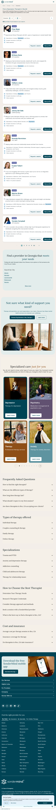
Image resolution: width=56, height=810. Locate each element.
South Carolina (42, 741)
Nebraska (22, 759)
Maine (21, 735)
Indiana (4, 768)
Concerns (6, 18)
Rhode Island (41, 738)
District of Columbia (7, 744)
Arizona (4, 732)
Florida (3, 750)
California (4, 735)
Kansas (4, 771)
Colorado (4, 738)
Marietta (6, 275)
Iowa (3, 759)
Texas (39, 750)
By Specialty (21, 719)
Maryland (22, 732)
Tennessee (41, 747)
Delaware (4, 747)
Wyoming (40, 771)
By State (5, 719)
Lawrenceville (8, 277)
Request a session (35, 45)
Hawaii (3, 756)
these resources (49, 793)
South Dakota (41, 744)
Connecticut (5, 741)
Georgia (4, 753)
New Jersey (23, 765)
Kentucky (22, 723)
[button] (22, 317)
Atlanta (6, 273)
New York (40, 723)
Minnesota (23, 741)
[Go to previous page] (17, 245)
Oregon (40, 732)
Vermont (40, 759)
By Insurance (13, 719)
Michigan (22, 738)
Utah (39, 753)
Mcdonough (7, 280)
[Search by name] (51, 18)
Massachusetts (24, 729)
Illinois (3, 765)
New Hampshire (24, 762)
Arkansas (4, 729)
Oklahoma (41, 729)
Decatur (6, 282)
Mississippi (23, 747)
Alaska (3, 723)
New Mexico (23, 768)
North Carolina (24, 753)
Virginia (40, 756)
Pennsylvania (41, 735)
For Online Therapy (32, 719)
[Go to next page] (39, 245)
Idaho (3, 762)
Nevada (22, 771)
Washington (41, 762)
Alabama (4, 726)
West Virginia (41, 768)
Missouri (22, 744)
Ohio (39, 726)
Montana (22, 750)
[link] (28, 36)
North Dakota (23, 756)
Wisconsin (41, 765)
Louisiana (22, 726)
